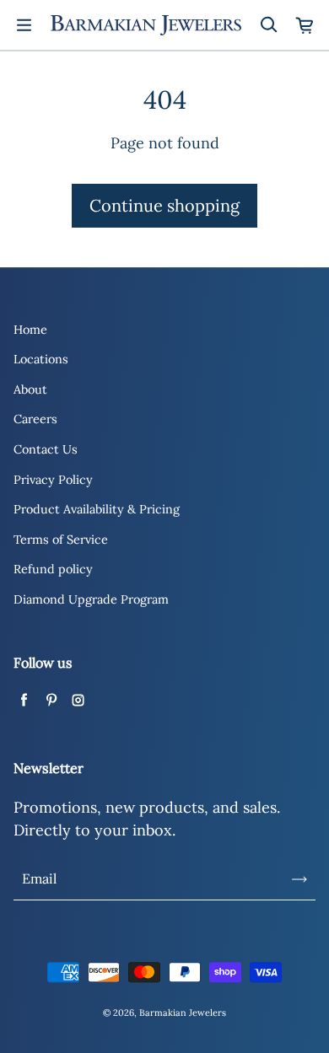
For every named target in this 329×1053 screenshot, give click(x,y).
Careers (35, 419)
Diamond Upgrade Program (91, 599)
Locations (40, 359)
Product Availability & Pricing (96, 509)
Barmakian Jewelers (182, 1012)
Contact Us (45, 449)
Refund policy (53, 569)
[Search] (268, 25)
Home (30, 329)
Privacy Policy (53, 479)
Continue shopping (164, 205)
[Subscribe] (299, 879)
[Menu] (23, 25)
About (30, 389)
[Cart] (305, 25)
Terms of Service (60, 539)
